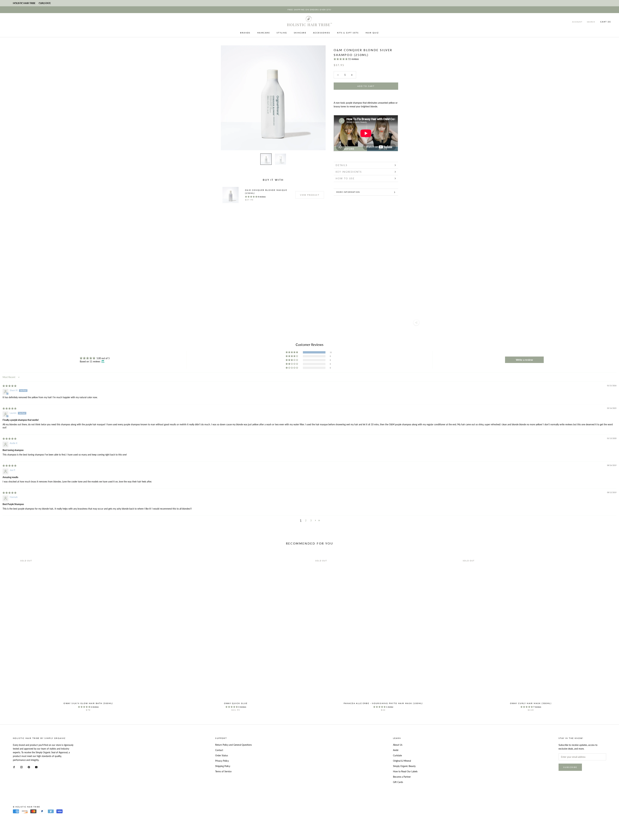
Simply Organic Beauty (404, 766)
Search (591, 22)
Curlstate (397, 755)
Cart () (605, 21)
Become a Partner (402, 776)
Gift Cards (398, 782)
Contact (219, 750)
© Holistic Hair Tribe (26, 807)
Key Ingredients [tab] (349, 171)
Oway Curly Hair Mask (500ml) (530, 703)
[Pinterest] (29, 767)
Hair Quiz (372, 32)
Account (577, 22)
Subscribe (570, 767)
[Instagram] (21, 767)
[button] (341, 59)
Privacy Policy (222, 760)
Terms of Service (223, 771)
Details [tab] (342, 165)
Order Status (221, 755)
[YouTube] (36, 767)
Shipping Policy (222, 766)
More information (348, 192)
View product (309, 195)
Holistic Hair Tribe (24, 3)
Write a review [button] (524, 359)
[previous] (10, 630)
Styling (282, 32)
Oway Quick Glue (236, 703)
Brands (245, 32)
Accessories (321, 32)
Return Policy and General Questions (233, 744)
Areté (395, 750)
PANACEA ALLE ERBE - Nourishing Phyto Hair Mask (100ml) (383, 703)
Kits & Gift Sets (348, 32)
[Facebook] (14, 767)
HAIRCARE (263, 32)
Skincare (300, 32)
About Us (397, 744)
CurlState (45, 3)
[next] (609, 630)
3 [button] (311, 520)
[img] (9, 385)
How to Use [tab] (345, 178)
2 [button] (305, 520)
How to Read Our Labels (405, 771)
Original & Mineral (402, 760)
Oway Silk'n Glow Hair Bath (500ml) (88, 703)
